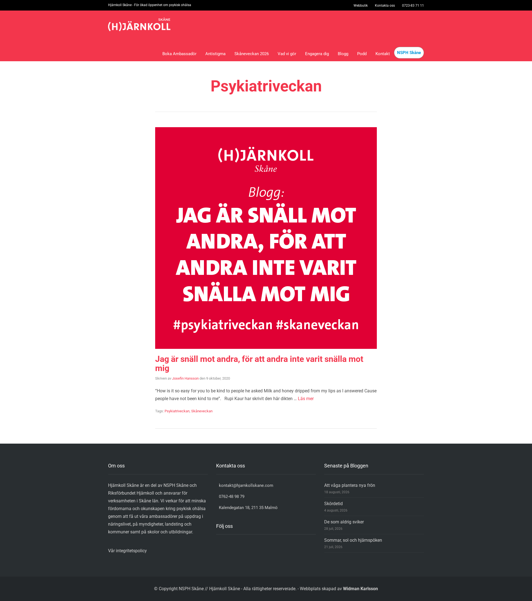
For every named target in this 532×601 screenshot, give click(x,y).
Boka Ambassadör (179, 53)
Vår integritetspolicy (127, 550)
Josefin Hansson (185, 378)
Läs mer (306, 398)
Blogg (343, 53)
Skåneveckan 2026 (251, 53)
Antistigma (215, 53)
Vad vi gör (287, 53)
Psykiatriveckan (177, 411)
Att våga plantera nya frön (349, 485)
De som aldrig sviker (344, 522)
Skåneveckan (202, 411)
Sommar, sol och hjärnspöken (353, 540)
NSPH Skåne (409, 52)
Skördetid (333, 503)
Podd (362, 53)
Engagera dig (317, 53)
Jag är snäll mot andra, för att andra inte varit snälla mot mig (259, 363)
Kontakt (382, 53)
